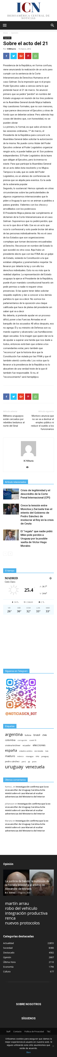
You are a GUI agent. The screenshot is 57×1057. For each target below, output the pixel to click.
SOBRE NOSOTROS (28, 1004)
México (20, 756)
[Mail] (28, 467)
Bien (28, 1052)
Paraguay (45, 756)
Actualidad (8, 943)
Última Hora (9, 962)
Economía (8, 966)
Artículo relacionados (15, 482)
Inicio (5, 33)
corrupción (22, 740)
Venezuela (34, 766)
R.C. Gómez (10, 892)
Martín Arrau (17, 903)
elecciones (39, 745)
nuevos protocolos (22, 923)
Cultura (6, 971)
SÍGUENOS (28, 1018)
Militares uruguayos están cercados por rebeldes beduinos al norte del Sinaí (14, 420)
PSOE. (34, 761)
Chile (44, 735)
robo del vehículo (21, 908)
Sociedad (8, 947)
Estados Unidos (25, 751)
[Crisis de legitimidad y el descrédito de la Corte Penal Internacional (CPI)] (11, 494)
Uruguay (14, 766)
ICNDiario (11, 49)
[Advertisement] (28, 642)
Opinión (14, 33)
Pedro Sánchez (12, 761)
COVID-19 (32, 740)
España (11, 750)
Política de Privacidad (34, 1031)
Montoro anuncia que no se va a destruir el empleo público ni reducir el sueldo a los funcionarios (42, 422)
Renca (10, 918)
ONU (37, 756)
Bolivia (28, 735)
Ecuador (27, 745)
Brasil (36, 735)
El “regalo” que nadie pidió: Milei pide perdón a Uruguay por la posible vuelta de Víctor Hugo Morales (37, 538)
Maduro (10, 756)
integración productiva (26, 913)
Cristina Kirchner (12, 745)
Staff (8, 1031)
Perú (24, 761)
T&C (49, 1031)
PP (29, 761)
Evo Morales (39, 751)
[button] (52, 25)
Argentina (14, 734)
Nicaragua (29, 756)
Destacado (8, 952)
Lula (46, 751)
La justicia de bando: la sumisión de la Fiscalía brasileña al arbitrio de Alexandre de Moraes (27, 884)
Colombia (10, 740)
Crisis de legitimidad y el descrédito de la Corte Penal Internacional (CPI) (35, 494)
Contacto (17, 1031)
